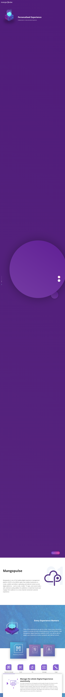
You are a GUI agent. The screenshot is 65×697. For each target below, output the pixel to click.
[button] (59, 277)
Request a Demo (55, 553)
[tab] (18, 650)
